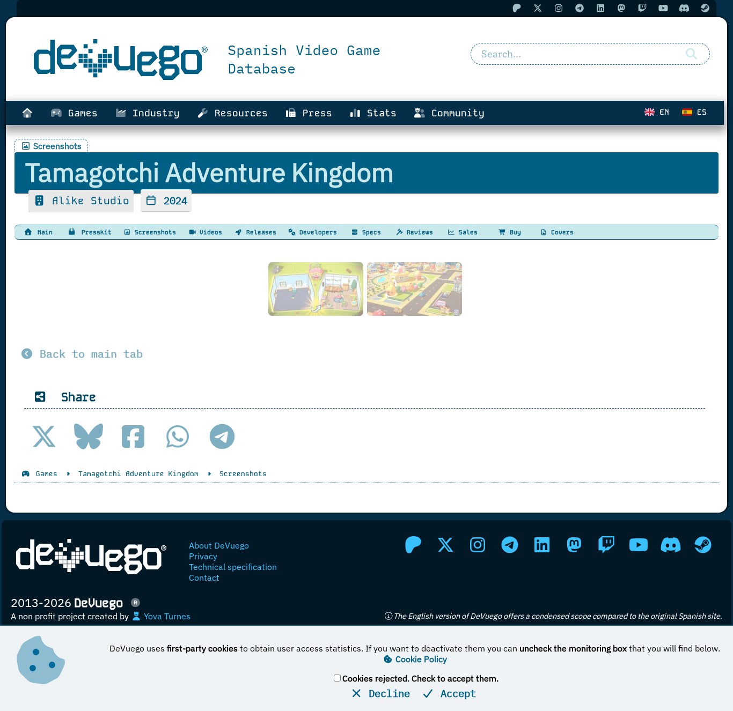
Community (455, 113)
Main (43, 232)
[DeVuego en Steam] (703, 544)
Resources (238, 113)
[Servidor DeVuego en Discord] (671, 544)
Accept (455, 693)
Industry (153, 113)
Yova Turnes (166, 616)
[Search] (692, 54)
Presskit (95, 232)
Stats (379, 113)
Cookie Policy (420, 659)
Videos (209, 232)
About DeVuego (219, 545)
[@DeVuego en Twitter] (445, 544)
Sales (466, 232)
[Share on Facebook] (133, 436)
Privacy (203, 556)
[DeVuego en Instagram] (478, 544)
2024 (172, 200)
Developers (316, 232)
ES (699, 112)
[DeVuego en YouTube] (639, 544)
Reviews (418, 232)
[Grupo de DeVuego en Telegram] (510, 544)
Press (314, 113)
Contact (204, 577)
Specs (369, 232)
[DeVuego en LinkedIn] (542, 544)
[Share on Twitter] (44, 436)
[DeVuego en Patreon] (413, 544)
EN (662, 112)
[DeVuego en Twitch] (606, 544)
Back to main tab (88, 353)
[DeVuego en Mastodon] (574, 544)
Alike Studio (87, 201)
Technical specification (233, 566)
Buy (513, 232)
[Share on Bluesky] (88, 436)
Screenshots (153, 232)
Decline (386, 693)
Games (80, 113)
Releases (259, 232)
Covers (560, 232)
